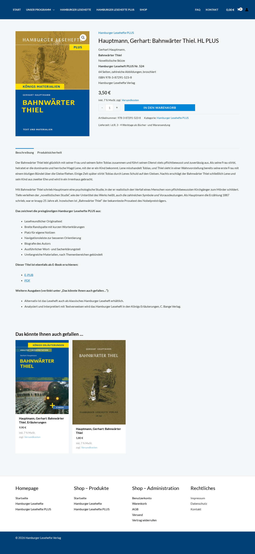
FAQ (197, 9)
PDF (27, 280)
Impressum (198, 498)
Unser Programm (38, 9)
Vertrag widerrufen (144, 520)
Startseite (21, 498)
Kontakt (212, 9)
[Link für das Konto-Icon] (246, 9)
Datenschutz (199, 503)
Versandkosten (130, 100)
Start (17, 9)
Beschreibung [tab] (24, 152)
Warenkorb (139, 503)
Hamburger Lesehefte (75, 9)
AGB (135, 509)
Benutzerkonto (142, 498)
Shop (143, 9)
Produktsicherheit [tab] (49, 152)
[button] (83, 37)
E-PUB (28, 275)
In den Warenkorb (160, 107)
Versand (137, 514)
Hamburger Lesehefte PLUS (115, 9)
